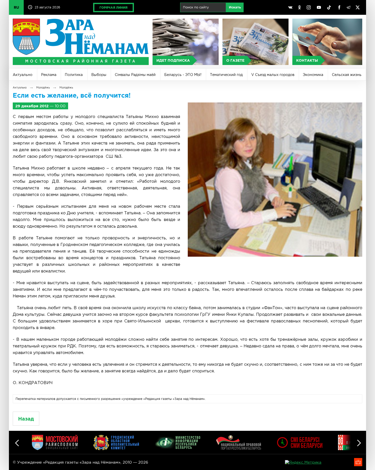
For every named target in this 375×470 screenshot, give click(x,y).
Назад (26, 419)
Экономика (313, 75)
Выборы (98, 75)
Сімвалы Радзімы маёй (135, 75)
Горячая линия (113, 7)
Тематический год (226, 75)
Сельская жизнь (346, 75)
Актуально (22, 75)
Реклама (48, 75)
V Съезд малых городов (272, 75)
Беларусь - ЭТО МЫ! (183, 75)
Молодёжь (43, 87)
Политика (74, 75)
